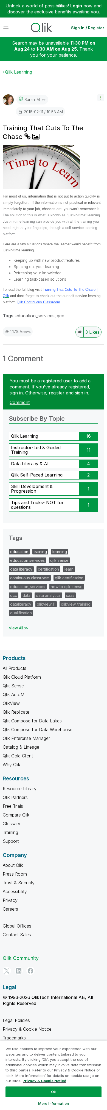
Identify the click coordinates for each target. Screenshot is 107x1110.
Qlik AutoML (15, 694)
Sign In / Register (87, 27)
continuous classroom (29, 578)
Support (11, 841)
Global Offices (17, 926)
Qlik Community (21, 958)
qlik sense (59, 560)
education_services (35, 315)
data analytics (48, 595)
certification (48, 569)
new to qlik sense (67, 586)
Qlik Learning (18, 72)
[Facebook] (30, 971)
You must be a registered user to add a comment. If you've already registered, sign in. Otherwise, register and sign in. (50, 387)
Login (76, 5)
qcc (60, 315)
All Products (14, 668)
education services (27, 560)
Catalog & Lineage (21, 747)
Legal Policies (16, 1020)
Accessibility (15, 891)
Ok (53, 1091)
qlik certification (69, 578)
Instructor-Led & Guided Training (36, 450)
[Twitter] (7, 971)
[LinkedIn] (19, 971)
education (19, 551)
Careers (10, 909)
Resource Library (19, 788)
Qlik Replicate (16, 712)
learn (69, 569)
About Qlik (13, 865)
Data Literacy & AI (30, 463)
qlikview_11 (46, 604)
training (40, 551)
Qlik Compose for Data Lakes (32, 720)
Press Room (15, 874)
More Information (53, 1103)
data (26, 595)
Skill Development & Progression (32, 489)
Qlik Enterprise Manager (26, 738)
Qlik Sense (13, 685)
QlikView (11, 703)
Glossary (11, 823)
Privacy (10, 900)
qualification (21, 613)
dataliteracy (20, 604)
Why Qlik (11, 764)
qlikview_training (76, 604)
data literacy (21, 569)
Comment (20, 402)
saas (70, 595)
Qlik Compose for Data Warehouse (37, 729)
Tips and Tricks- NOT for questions (37, 505)
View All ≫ (18, 628)
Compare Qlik (16, 815)
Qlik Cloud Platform (22, 677)
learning (59, 551)
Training (10, 832)
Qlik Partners (15, 797)
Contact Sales (17, 934)
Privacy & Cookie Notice (27, 1029)
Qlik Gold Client (18, 756)
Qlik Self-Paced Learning (37, 475)
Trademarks (14, 1038)
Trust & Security (19, 882)
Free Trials (13, 806)
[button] (100, 97)
